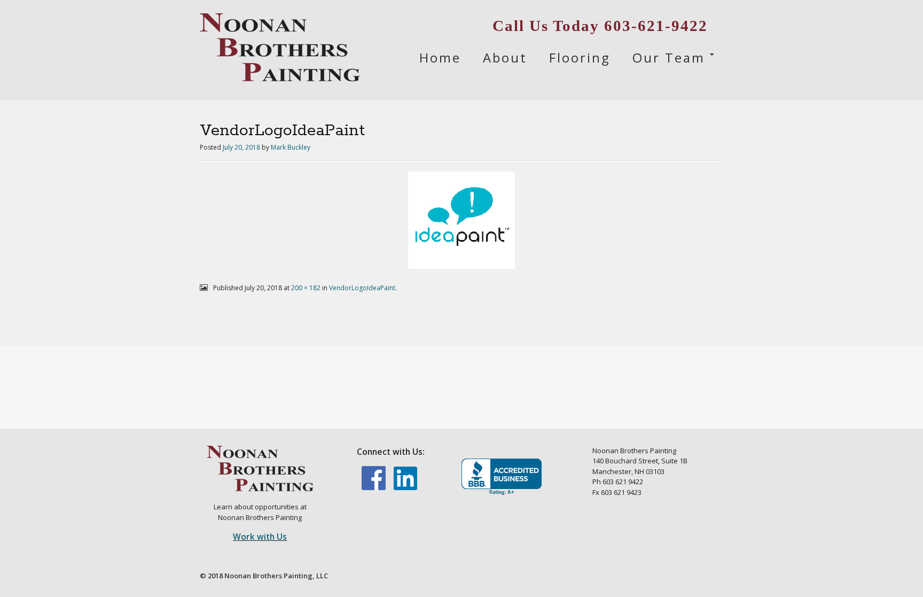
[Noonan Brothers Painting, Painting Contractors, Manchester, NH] (502, 477)
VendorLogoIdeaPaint (362, 287)
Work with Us (260, 536)
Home (440, 57)
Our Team (668, 57)
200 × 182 (305, 287)
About (505, 57)
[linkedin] (407, 487)
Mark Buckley (290, 147)
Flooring (580, 57)
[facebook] (374, 487)
